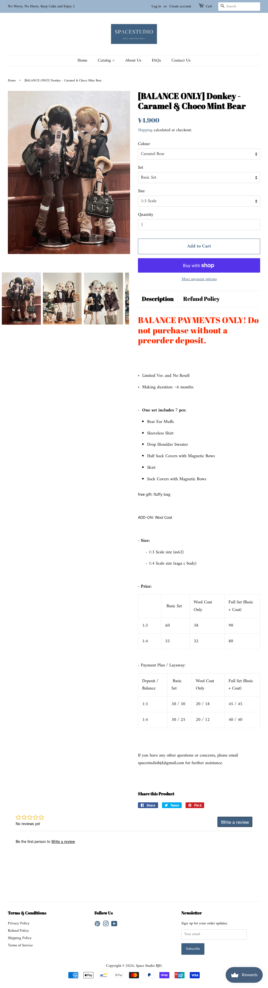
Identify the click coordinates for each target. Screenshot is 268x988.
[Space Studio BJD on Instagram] (106, 925)
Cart (209, 6)
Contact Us (181, 60)
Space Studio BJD (148, 966)
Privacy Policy (19, 923)
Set (140, 168)
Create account (180, 6)
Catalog (105, 60)
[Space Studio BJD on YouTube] (114, 925)
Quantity (145, 215)
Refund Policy (201, 298)
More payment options (199, 279)
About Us (133, 60)
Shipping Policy (20, 938)
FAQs (156, 60)
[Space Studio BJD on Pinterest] (97, 925)
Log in (156, 6)
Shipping (145, 130)
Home (82, 60)
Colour (144, 144)
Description (158, 298)
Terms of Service (20, 945)
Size (141, 191)
